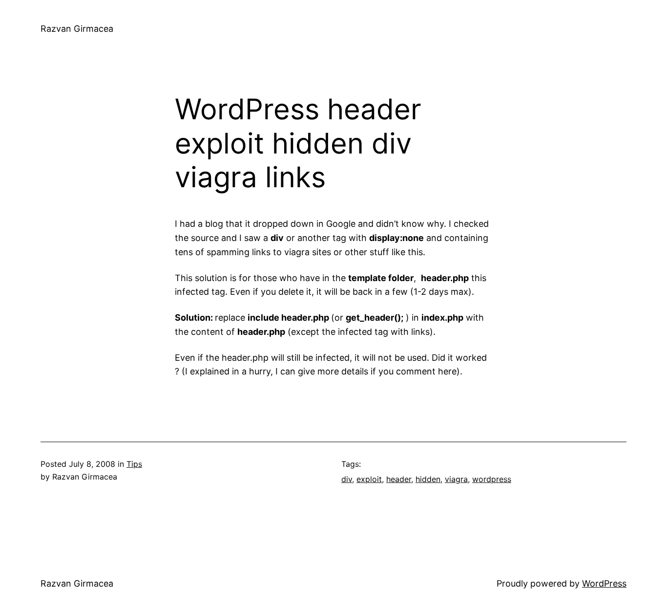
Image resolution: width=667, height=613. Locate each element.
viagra (456, 479)
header (398, 479)
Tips (134, 464)
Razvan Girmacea (77, 28)
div (346, 479)
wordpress (491, 479)
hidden (428, 479)
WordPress (604, 583)
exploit (369, 479)
